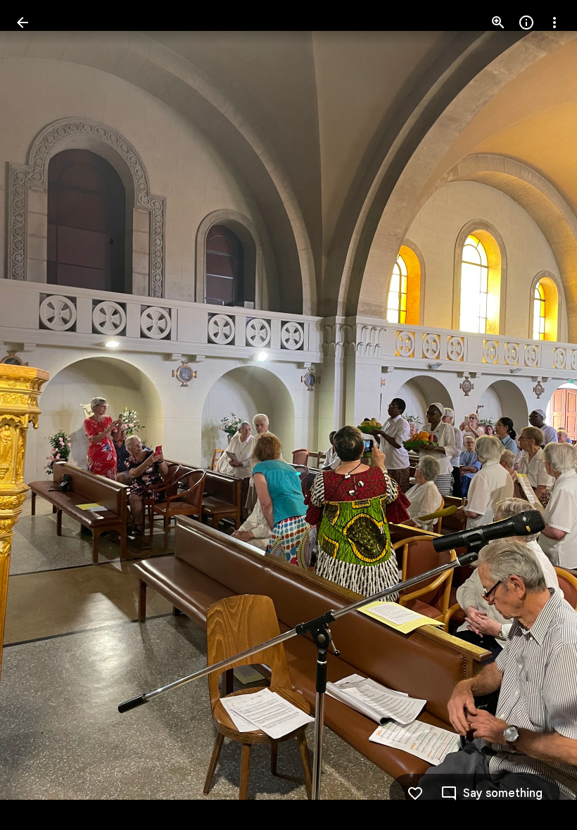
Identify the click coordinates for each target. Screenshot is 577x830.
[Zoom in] (498, 22)
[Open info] (526, 22)
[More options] (554, 22)
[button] (39, 415)
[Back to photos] (22, 22)
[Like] (415, 793)
